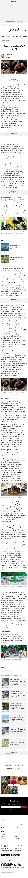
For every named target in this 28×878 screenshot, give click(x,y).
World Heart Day (18, 845)
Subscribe (17, 834)
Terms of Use (12, 870)
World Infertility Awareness (5, 846)
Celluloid (18, 36)
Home (2, 36)
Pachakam (17, 827)
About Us (3, 834)
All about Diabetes (19, 848)
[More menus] (2, 31)
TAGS (14, 761)
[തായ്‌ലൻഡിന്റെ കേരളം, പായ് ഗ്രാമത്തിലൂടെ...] (5, 259)
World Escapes (4, 252)
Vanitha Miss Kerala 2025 (6, 850)
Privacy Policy (4, 870)
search (21, 25)
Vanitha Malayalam (5, 824)
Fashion (8, 36)
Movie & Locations (9, 40)
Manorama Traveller (5, 826)
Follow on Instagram (13, 784)
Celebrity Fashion (19, 765)
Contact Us (17, 838)
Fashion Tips (8, 765)
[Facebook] (2, 25)
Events (2, 836)
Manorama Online (19, 826)
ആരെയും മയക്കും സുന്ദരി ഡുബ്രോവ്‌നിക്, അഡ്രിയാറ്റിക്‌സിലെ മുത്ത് (17, 247)
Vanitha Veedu (4, 827)
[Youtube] (7, 25)
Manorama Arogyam (19, 824)
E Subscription (25, 30)
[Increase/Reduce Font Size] (26, 76)
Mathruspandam (5, 848)
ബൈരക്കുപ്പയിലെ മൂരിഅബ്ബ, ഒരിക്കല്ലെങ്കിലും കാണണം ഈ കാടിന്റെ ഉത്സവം (17, 742)
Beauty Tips (9, 768)
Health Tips (18, 768)
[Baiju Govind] (3, 56)
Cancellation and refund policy (8, 872)
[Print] (8, 76)
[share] (4, 76)
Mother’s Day (18, 850)
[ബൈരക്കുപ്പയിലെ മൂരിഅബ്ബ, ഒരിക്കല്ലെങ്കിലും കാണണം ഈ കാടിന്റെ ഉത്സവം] (5, 743)
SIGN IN (25, 25)
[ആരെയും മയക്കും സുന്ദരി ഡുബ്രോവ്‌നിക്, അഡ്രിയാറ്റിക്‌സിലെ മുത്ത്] (5, 247)
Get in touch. (20, 21)
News (13, 36)
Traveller (3, 40)
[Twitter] (10, 25)
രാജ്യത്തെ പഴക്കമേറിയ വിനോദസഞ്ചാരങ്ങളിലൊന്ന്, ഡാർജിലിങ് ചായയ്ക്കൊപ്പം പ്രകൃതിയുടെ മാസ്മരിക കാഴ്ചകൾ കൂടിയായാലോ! (18, 719)
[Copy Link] (11, 76)
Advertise (3, 838)
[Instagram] (5, 25)
